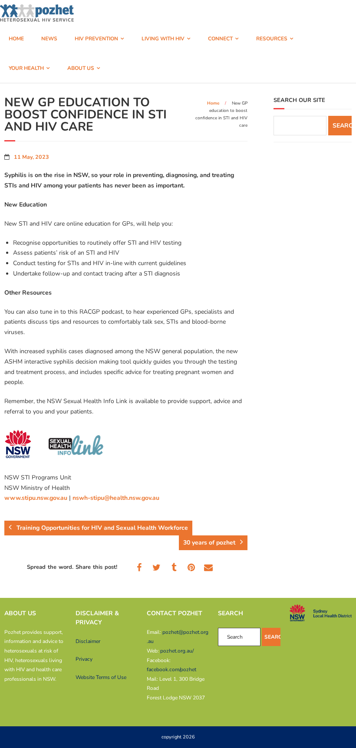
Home (213, 103)
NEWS (49, 38)
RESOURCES (271, 38)
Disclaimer (88, 641)
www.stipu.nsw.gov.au (35, 498)
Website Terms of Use (101, 677)
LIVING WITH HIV (163, 38)
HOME (16, 38)
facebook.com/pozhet (171, 669)
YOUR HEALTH (26, 68)
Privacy (84, 659)
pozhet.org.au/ (177, 650)
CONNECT (220, 38)
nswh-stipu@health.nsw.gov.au (116, 498)
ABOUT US (80, 68)
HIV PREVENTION (96, 38)
